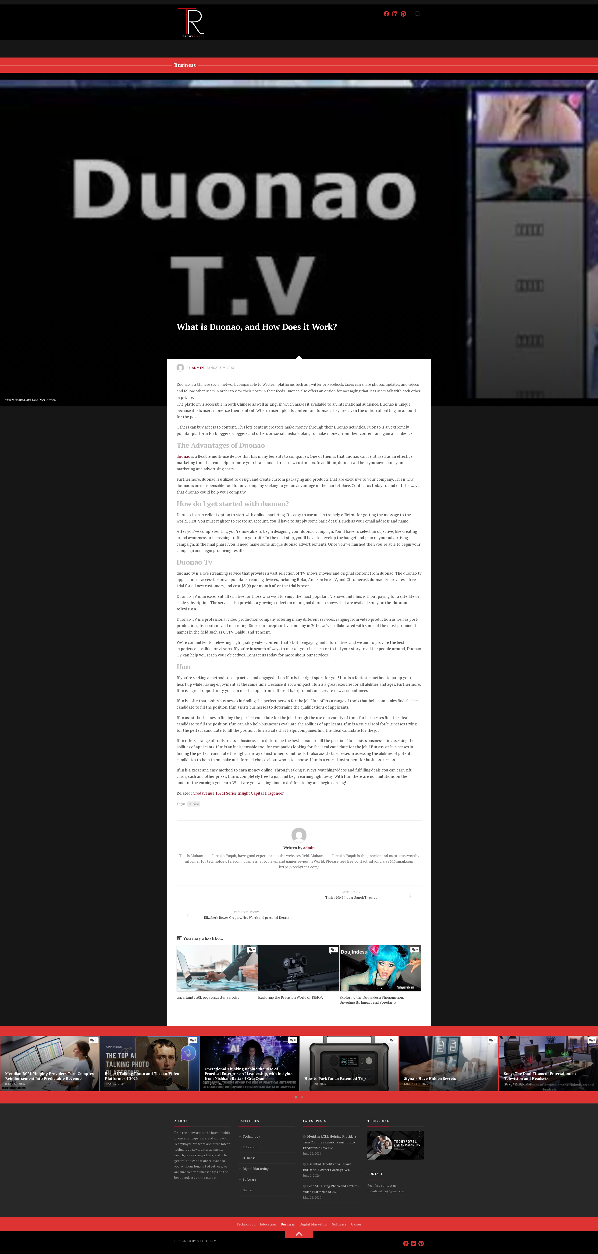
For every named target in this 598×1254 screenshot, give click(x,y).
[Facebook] (386, 14)
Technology (251, 1136)
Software (249, 1179)
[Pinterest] (403, 14)
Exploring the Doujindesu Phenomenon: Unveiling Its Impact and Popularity (372, 1000)
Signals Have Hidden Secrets (423, 1038)
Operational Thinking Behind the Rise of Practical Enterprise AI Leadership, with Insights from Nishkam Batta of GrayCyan (245, 1044)
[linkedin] (395, 14)
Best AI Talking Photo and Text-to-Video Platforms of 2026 (146, 1041)
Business (185, 64)
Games (248, 1190)
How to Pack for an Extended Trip (328, 1038)
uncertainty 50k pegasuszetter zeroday (208, 997)
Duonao (194, 804)
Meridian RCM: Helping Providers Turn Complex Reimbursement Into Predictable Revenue (41, 1041)
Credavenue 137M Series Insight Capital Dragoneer (238, 793)
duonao (183, 456)
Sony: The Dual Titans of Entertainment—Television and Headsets (547, 1041)
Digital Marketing (256, 1168)
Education (250, 1147)
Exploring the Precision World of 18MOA (290, 997)
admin (198, 367)
